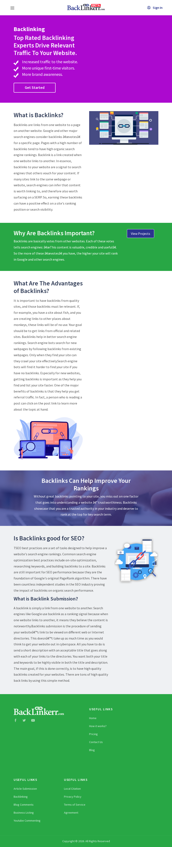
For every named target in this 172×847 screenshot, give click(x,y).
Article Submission (25, 789)
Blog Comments (24, 804)
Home (92, 718)
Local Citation (72, 789)
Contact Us (96, 742)
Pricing (93, 734)
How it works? (98, 726)
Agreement (71, 812)
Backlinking (21, 796)
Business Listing (24, 812)
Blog (92, 750)
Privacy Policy (72, 796)
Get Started (34, 87)
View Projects (140, 233)
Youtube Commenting (27, 820)
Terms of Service (74, 804)
